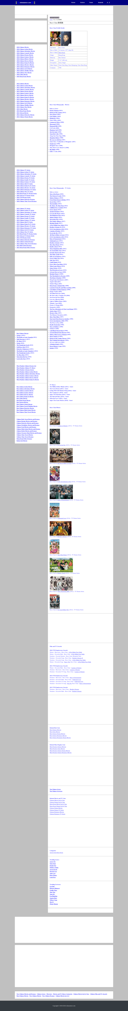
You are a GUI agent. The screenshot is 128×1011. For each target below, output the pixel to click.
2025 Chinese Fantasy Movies (25, 93)
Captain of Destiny (55, 231)
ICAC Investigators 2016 (57, 229)
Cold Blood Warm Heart (57, 330)
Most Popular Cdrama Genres (25, 370)
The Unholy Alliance (55, 221)
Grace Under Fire (55, 258)
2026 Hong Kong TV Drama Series (27, 193)
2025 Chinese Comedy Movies (25, 89)
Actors (51, 19)
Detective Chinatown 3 (23, 349)
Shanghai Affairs (54, 138)
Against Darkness (55, 211)
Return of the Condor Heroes (58, 338)
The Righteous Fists (55, 215)
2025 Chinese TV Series (23, 208)
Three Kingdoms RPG (56, 248)
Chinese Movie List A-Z (62, 996)
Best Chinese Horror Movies (25, 394)
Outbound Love (54, 241)
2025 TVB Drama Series (24, 237)
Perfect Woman (54, 110)
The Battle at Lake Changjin (25, 337)
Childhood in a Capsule (56, 207)
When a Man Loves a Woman (58, 334)
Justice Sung (53, 311)
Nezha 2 (19, 335)
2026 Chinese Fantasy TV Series (26, 181)
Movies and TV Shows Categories (62, 994)
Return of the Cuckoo (56, 112)
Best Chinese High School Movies (26, 410)
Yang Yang (53, 863)
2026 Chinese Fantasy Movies (25, 57)
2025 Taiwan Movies (22, 113)
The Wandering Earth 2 (23, 353)
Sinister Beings (54, 217)
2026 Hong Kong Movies (24, 76)
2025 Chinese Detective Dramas (26, 239)
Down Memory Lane (56, 346)
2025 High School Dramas (24, 245)
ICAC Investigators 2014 (57, 237)
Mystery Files (53, 313)
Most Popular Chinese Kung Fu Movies (28, 379)
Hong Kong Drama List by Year (58, 806)
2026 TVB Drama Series (24, 197)
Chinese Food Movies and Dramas (26, 427)
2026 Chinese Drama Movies (25, 55)
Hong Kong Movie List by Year (58, 804)
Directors (49, 994)
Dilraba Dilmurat (55, 888)
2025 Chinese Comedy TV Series (26, 214)
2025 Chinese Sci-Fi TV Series (25, 230)
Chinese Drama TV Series (57, 810)
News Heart (53, 114)
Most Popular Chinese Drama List (26, 366)
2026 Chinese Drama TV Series (26, 178)
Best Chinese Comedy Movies (25, 390)
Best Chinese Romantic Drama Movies (60, 737)
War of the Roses (54, 194)
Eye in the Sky (54, 233)
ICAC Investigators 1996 (57, 321)
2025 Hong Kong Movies (24, 111)
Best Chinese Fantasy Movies (25, 392)
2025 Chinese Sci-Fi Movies (24, 103)
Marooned (53, 124)
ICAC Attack (53, 209)
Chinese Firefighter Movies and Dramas (28, 425)
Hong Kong (62, 52)
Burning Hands (54, 223)
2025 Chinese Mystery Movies (25, 99)
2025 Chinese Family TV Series (25, 218)
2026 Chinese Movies (23, 47)
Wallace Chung (54, 867)
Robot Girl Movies (22, 440)
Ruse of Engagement (55, 239)
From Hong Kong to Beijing (58, 200)
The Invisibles (54, 203)
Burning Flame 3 (54, 274)
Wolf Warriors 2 (21, 339)
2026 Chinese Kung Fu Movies (25, 62)
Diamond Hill (53, 126)
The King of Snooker (56, 278)
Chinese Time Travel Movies (25, 435)
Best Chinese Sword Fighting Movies (27, 406)
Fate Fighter (53, 116)
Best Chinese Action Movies (24, 386)
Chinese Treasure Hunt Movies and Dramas (29, 433)
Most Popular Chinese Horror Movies (27, 377)
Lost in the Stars (21, 358)
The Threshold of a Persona (57, 276)
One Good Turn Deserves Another (59, 319)
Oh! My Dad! (53, 132)
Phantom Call (54, 130)
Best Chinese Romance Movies (58, 735)
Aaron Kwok (53, 869)
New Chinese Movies (35, 996)
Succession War (54, 219)
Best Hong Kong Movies (23, 400)
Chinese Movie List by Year (57, 800)
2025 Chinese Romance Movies (25, 101)
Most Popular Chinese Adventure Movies (28, 373)
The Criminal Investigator (57, 340)
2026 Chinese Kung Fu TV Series (26, 185)
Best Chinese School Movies (24, 404)
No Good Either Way (56, 250)
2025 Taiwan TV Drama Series (25, 236)
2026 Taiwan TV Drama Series (25, 195)
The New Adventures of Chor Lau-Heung (61, 309)
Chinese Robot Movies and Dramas (27, 431)
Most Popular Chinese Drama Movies (60, 750)
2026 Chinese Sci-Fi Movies (24, 68)
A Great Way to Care (56, 272)
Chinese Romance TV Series (57, 814)
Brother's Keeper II (55, 227)
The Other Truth (54, 254)
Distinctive (53, 118)
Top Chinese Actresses (56, 791)
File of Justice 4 (54, 336)
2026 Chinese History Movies (25, 59)
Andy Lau (52, 873)
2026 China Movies (22, 74)
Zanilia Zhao (53, 890)
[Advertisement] (57, 10)
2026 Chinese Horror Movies (25, 61)
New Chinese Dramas (48, 996)
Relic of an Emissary (56, 256)
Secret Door (53, 202)
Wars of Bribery (54, 326)
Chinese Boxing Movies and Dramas (27, 421)
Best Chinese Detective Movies (25, 408)
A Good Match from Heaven (58, 332)
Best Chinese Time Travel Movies (26, 412)
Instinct (52, 348)
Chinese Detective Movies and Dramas (28, 423)
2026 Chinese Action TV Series (25, 172)
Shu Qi (52, 902)
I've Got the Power (55, 213)
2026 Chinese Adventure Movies (26, 51)
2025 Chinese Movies (23, 83)
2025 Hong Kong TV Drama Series (27, 234)
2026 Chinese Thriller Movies (25, 70)
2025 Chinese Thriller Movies (25, 105)
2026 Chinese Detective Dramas (26, 199)
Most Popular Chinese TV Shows (26, 368)
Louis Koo (53, 877)
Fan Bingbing (53, 896)
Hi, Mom (19, 341)
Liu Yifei (52, 886)
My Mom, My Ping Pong (57, 205)
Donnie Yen (53, 865)
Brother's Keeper (55, 242)
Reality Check (54, 246)
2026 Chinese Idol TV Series (25, 183)
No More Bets (21, 355)
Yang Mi (52, 894)
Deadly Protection (55, 324)
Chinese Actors (41, 994)
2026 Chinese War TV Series (25, 191)
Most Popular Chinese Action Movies (27, 372)
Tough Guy (53, 143)
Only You (52, 260)
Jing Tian (52, 892)
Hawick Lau (53, 871)
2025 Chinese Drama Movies (25, 91)
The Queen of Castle (55, 196)
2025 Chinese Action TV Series (25, 210)
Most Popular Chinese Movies (58, 747)
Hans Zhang (53, 875)
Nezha (18, 343)
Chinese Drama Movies (56, 808)
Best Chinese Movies (55, 730)
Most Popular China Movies (57, 748)
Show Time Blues (54, 317)
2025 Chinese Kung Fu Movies (25, 97)
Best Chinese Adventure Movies (26, 388)
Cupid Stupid (53, 262)
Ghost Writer (53, 268)
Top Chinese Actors (55, 789)
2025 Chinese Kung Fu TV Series (26, 224)
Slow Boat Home (54, 244)
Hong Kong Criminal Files (57, 285)
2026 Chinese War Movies (24, 72)
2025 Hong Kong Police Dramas (26, 247)
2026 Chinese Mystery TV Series (26, 187)
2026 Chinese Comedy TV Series (26, 176)
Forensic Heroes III (55, 252)
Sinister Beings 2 (54, 198)
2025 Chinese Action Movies (25, 85)
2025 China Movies (22, 109)
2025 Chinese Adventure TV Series (26, 212)
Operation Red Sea (22, 356)
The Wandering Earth (23, 345)
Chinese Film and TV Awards (98, 994)
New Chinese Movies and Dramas (26, 994)
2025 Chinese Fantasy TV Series (26, 220)
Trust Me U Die (54, 134)
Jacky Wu (52, 861)
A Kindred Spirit (54, 344)
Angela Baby (53, 898)
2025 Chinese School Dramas (25, 241)
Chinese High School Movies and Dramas (28, 429)
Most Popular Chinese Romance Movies (60, 752)
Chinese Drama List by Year (57, 802)
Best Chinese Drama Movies (57, 734)
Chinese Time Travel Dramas (25, 437)
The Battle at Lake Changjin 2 (25, 351)
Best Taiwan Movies (22, 402)
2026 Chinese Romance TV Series (26, 189)
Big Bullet (52, 149)
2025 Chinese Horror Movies (25, 95)
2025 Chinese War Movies (24, 107)
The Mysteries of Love (56, 270)
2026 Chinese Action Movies (25, 49)
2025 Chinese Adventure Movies (26, 87)
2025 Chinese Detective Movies (25, 115)
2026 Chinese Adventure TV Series (26, 174)
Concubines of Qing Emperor (58, 289)
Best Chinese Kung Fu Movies (25, 396)
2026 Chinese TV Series (23, 170)
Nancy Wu (67, 662)
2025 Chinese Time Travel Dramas (27, 243)
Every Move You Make (56, 264)
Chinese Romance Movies (57, 812)
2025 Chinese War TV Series (25, 232)
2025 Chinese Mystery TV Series (26, 226)
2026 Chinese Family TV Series (25, 180)
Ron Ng (69, 683)
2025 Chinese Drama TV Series (26, 216)
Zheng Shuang (54, 904)
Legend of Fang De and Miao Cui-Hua (60, 287)
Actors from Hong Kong (56, 852)
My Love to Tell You (55, 140)
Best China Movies (55, 732)
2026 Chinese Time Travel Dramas (27, 201)
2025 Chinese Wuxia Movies (25, 117)
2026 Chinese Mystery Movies (25, 64)
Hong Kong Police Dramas (24, 438)
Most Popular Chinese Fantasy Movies (27, 375)
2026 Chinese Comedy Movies (25, 53)
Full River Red (21, 347)
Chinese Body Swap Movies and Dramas (28, 419)
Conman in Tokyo (55, 122)
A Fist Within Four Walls (57, 225)
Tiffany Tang (53, 900)
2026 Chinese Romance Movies (25, 66)
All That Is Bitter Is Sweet (57, 235)
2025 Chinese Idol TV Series (25, 222)
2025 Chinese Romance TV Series (26, 228)
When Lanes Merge (55, 266)
